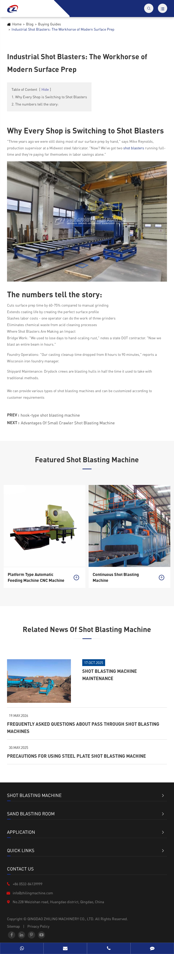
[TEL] (108, 949)
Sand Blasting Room (31, 813)
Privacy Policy (38, 926)
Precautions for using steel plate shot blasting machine (76, 756)
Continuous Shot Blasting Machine (116, 577)
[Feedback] (152, 949)
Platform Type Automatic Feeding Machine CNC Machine (36, 577)
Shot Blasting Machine (34, 795)
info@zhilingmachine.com (33, 892)
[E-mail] (65, 949)
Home (17, 24)
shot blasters (133, 147)
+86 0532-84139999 (27, 883)
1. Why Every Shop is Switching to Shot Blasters (49, 96)
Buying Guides (49, 24)
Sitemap (13, 926)
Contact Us (20, 869)
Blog (30, 24)
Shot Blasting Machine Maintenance (109, 674)
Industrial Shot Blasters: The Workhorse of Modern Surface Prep (63, 29)
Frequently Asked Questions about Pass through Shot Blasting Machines (83, 727)
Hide (45, 89)
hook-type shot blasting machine (50, 415)
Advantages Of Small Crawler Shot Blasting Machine (68, 422)
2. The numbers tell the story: (35, 104)
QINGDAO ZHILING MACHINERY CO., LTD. (61, 918)
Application (21, 832)
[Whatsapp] (21, 949)
